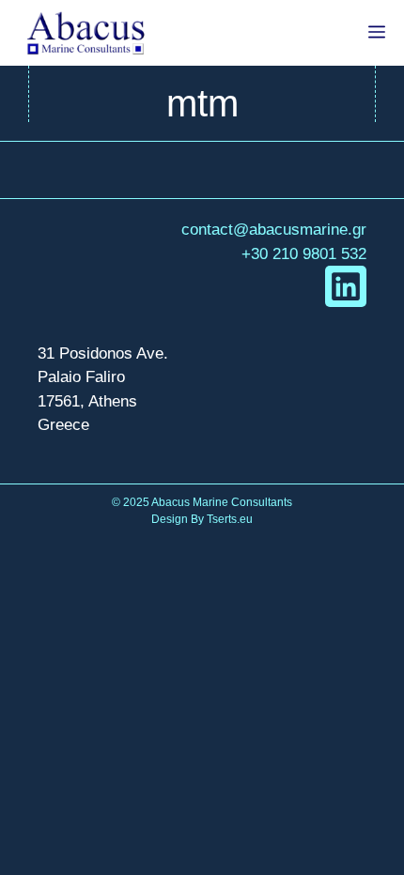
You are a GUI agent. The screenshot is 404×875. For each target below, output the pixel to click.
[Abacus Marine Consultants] (85, 33)
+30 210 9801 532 (303, 254)
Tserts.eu (230, 519)
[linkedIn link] (345, 286)
